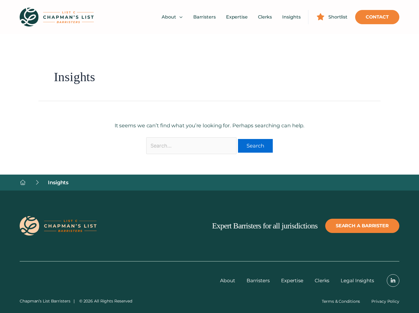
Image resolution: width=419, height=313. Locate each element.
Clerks (265, 17)
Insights (291, 17)
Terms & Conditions (341, 301)
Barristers (204, 17)
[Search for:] (191, 145)
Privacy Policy (385, 301)
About (169, 17)
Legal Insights (357, 280)
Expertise (237, 17)
